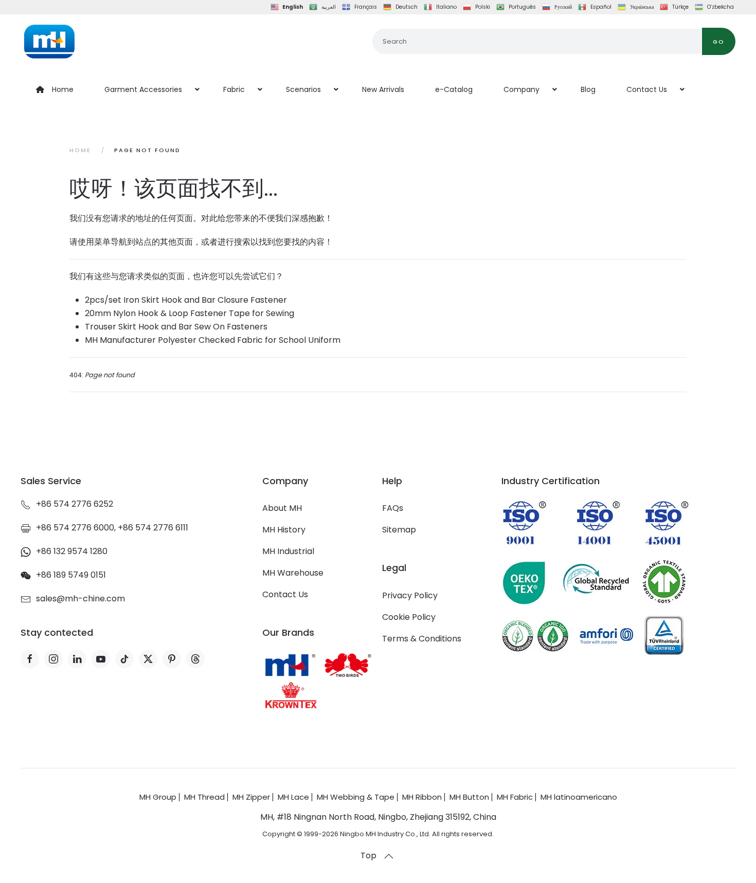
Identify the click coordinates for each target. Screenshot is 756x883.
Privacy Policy (410, 595)
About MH (282, 508)
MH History (283, 530)
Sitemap (399, 530)
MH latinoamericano (579, 797)
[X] (148, 659)
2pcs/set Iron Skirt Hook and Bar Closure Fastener (186, 300)
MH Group (157, 797)
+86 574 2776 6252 (74, 504)
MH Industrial (288, 551)
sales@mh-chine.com (80, 598)
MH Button (469, 797)
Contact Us (285, 594)
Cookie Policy (409, 617)
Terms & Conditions (421, 639)
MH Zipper (251, 797)
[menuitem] (55, 89)
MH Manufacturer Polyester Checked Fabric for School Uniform (212, 340)
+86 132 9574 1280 (71, 551)
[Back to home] (49, 42)
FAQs (392, 508)
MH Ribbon (422, 797)
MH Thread (204, 797)
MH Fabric (515, 797)
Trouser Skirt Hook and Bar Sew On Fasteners (176, 327)
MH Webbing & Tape (355, 797)
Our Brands (288, 632)
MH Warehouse (292, 573)
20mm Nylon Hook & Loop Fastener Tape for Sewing (189, 313)
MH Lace (293, 797)
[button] (389, 856)
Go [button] (719, 42)
